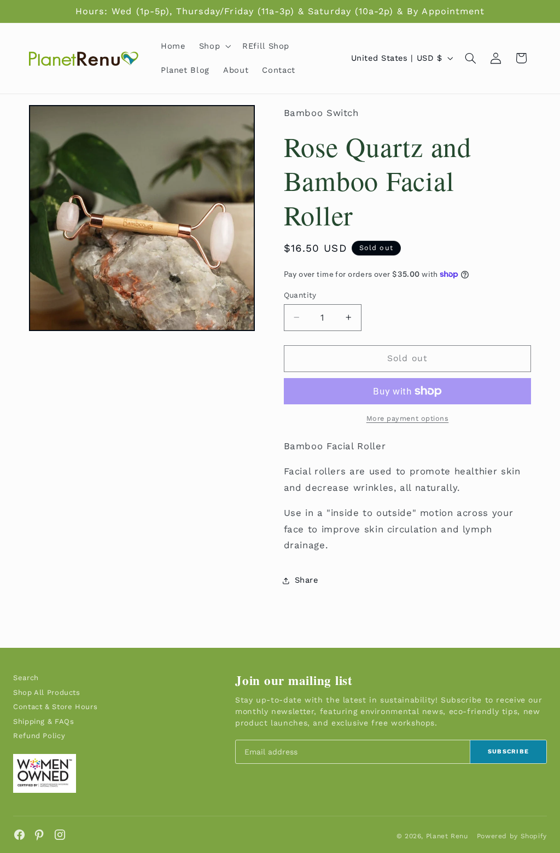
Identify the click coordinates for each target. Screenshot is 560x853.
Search (26, 678)
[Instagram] (60, 834)
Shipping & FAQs (43, 721)
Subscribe (508, 751)
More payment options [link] (407, 418)
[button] (213, 46)
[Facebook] (19, 834)
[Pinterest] (39, 834)
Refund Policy (39, 736)
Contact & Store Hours (55, 707)
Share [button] (306, 580)
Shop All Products (46, 692)
